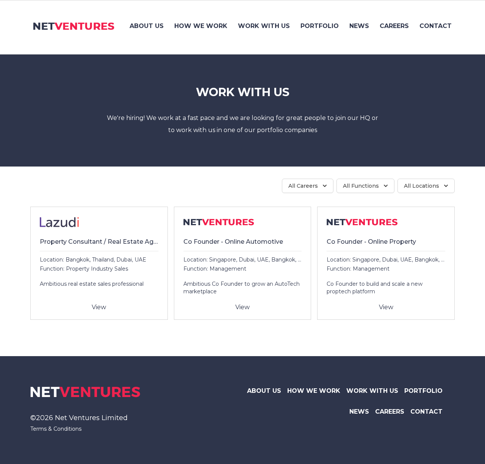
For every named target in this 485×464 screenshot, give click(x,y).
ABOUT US (147, 26)
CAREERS (394, 26)
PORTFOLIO (319, 26)
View (99, 307)
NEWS (359, 26)
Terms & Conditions (55, 428)
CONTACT (435, 26)
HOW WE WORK (200, 26)
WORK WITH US (264, 26)
